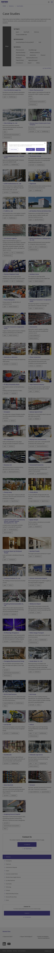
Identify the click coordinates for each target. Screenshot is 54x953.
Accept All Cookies (40, 149)
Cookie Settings (14, 149)
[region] (27, 147)
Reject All (30, 149)
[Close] (44, 143)
